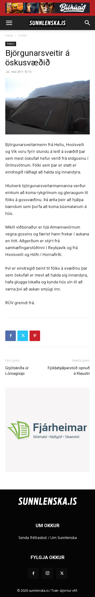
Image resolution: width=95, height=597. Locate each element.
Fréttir (22, 35)
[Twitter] (22, 336)
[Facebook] (10, 336)
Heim (9, 35)
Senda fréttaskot (32, 537)
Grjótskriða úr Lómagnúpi (17, 371)
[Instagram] (47, 573)
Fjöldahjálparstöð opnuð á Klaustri (69, 371)
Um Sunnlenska (63, 537)
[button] (9, 23)
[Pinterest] (35, 336)
